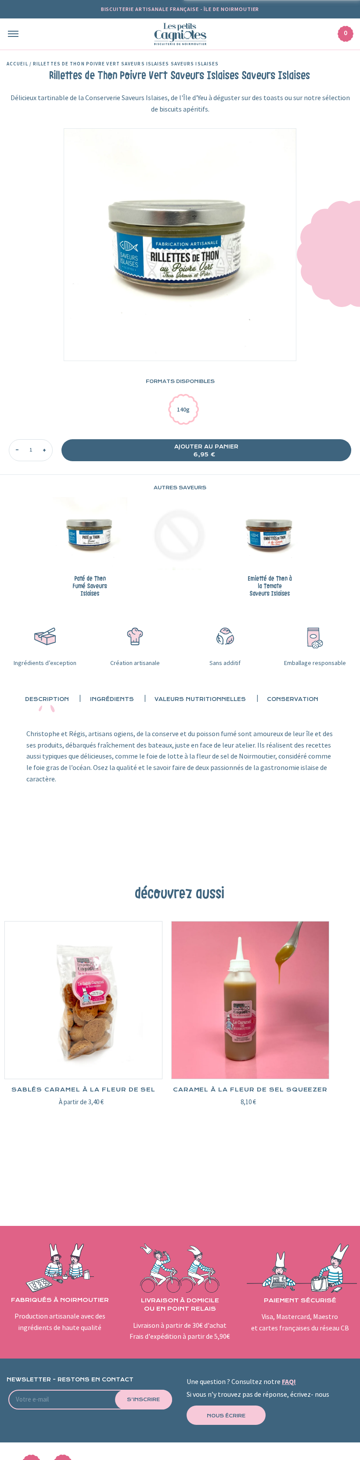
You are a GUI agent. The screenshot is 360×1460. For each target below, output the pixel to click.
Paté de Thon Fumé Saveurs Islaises (90, 586)
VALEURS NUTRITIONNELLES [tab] (200, 699)
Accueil (17, 64)
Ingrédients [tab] (112, 699)
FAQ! (289, 1382)
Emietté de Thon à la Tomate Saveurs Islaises (270, 586)
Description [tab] (47, 699)
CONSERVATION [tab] (292, 699)
